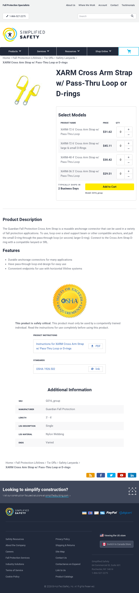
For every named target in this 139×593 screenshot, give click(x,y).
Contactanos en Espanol (68, 564)
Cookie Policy (12, 576)
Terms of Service (14, 570)
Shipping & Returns (65, 545)
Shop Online (102, 51)
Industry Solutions (15, 564)
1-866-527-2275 (17, 16)
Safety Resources (15, 539)
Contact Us (61, 557)
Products (13, 51)
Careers (10, 551)
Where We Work (87, 5)
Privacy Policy (63, 539)
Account (102, 5)
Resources (71, 51)
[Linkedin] (132, 475)
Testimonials (128, 5)
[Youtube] (121, 475)
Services (42, 51)
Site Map (60, 551)
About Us (70, 5)
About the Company (16, 545)
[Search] (132, 16)
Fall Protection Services (18, 557)
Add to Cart (109, 186)
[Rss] (90, 475)
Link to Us (61, 570)
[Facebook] (101, 475)
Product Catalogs (64, 576)
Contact (114, 5)
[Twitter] (111, 475)
